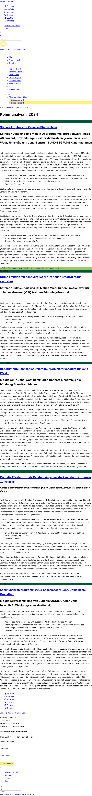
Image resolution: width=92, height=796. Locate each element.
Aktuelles (8, 54)
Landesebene (15, 80)
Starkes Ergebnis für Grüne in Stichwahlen (28, 127)
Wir (5, 66)
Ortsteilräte (14, 75)
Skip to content (6, 1)
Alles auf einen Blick (18, 97)
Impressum (9, 778)
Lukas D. (12, 107)
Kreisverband (15, 69)
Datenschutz (10, 775)
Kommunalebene (16, 72)
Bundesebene (15, 83)
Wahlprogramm (15, 89)
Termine (12, 63)
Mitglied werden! (16, 103)
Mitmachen (9, 94)
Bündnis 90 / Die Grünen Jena (13, 49)
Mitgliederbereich (12, 25)
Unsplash (24, 107)
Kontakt (7, 28)
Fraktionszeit (14, 60)
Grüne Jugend (15, 77)
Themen (7, 86)
